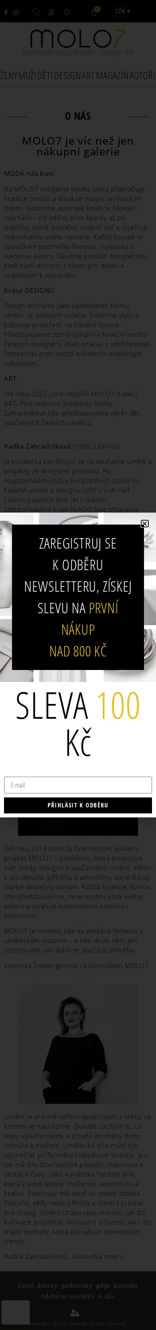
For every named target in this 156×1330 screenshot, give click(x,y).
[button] (145, 524)
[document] (78, 665)
